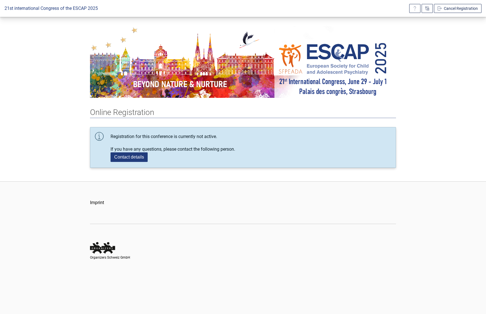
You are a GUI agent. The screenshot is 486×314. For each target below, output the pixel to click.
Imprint (97, 202)
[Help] (414, 8)
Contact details (129, 157)
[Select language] (427, 8)
